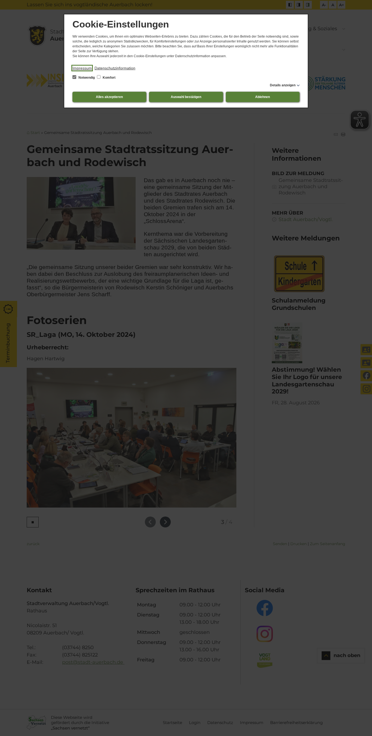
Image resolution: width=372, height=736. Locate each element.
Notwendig (87, 78)
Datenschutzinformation (114, 68)
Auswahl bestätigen (186, 97)
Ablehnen (262, 97)
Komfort (108, 78)
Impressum (82, 68)
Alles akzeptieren (109, 97)
